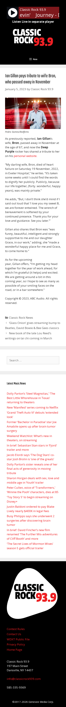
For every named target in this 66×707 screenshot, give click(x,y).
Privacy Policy (16, 644)
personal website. (25, 156)
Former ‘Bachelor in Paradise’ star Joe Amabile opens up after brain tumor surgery (32, 426)
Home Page (14, 650)
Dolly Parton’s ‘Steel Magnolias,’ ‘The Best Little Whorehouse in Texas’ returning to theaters (31, 398)
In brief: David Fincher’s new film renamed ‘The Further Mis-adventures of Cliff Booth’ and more (32, 534)
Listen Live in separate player (33, 22)
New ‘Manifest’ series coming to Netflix (32, 407)
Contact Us (14, 634)
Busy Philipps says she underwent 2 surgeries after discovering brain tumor (30, 520)
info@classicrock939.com (24, 679)
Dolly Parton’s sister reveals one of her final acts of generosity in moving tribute (32, 468)
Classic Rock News (21, 318)
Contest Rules (16, 629)
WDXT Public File (18, 639)
